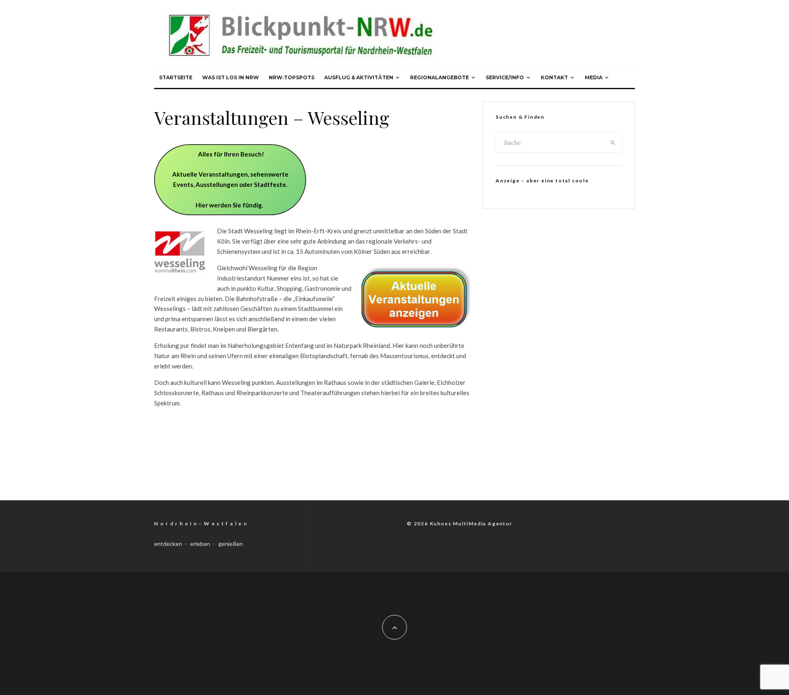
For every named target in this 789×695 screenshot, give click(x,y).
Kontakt (554, 77)
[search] (613, 142)
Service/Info (505, 77)
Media (593, 77)
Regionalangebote (439, 77)
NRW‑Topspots (291, 77)
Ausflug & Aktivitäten (358, 77)
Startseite (175, 77)
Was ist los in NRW (230, 77)
